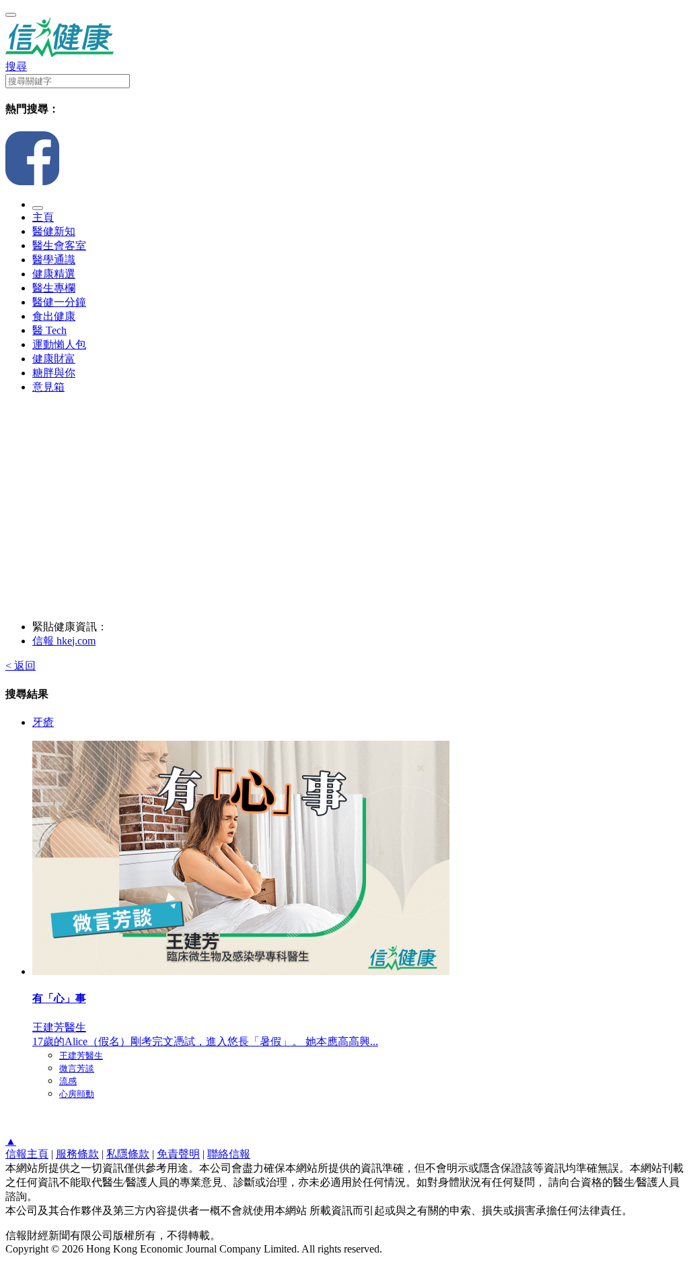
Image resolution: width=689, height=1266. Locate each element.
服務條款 (77, 1154)
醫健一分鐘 (59, 302)
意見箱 (48, 387)
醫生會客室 (59, 245)
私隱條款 (127, 1154)
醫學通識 (53, 259)
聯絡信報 (228, 1154)
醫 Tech (49, 330)
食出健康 (53, 316)
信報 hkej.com (64, 640)
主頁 (43, 217)
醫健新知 (53, 231)
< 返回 (20, 665)
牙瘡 (43, 722)
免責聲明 (178, 1154)
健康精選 (53, 273)
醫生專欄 (53, 288)
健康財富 (53, 358)
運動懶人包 (59, 344)
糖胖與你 (53, 372)
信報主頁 (26, 1154)
